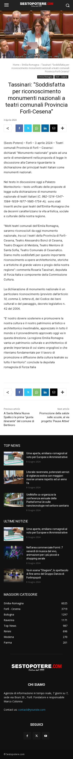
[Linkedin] (45, 128)
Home (16, 64)
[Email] (53, 128)
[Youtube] (45, 735)
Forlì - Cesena (61, 76)
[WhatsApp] (36, 128)
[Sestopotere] (36, 4)
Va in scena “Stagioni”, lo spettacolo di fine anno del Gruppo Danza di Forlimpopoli (47, 574)
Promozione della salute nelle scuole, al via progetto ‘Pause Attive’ (54, 417)
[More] (62, 128)
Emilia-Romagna (30, 64)
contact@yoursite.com (31, 709)
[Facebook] (19, 128)
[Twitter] (28, 128)
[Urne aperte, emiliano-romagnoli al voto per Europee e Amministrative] (13, 458)
